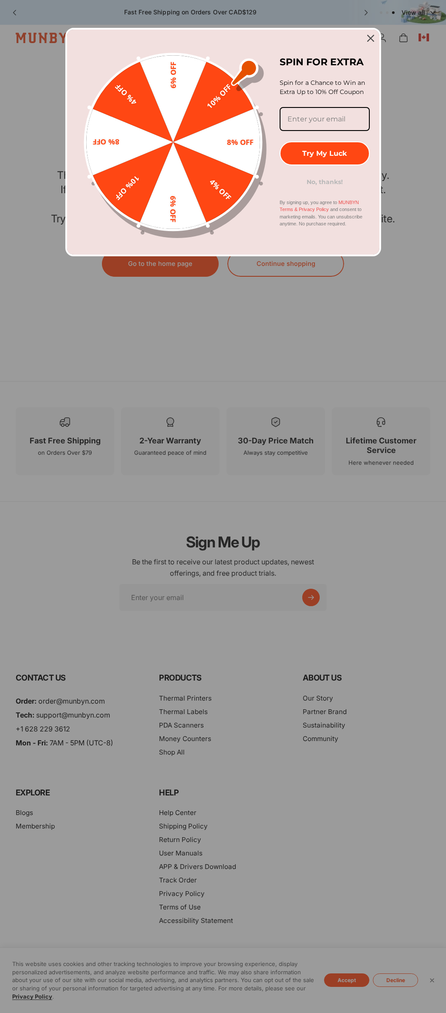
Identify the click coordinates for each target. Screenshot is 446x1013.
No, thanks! (325, 182)
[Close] (370, 38)
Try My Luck (324, 153)
